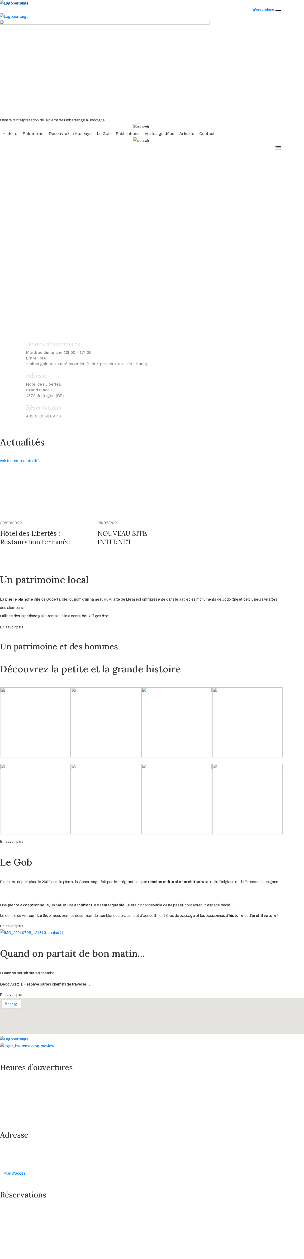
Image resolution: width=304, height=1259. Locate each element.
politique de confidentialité (100, 1256)
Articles (186, 133)
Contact (206, 133)
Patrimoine (33, 133)
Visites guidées (159, 133)
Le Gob (104, 133)
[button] (11, 627)
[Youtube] (23, 1235)
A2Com (29, 1245)
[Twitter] (13, 1235)
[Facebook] (4, 1235)
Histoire (10, 133)
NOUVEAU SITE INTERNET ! (122, 537)
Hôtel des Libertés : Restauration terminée (35, 537)
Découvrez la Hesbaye (70, 133)
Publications (127, 133)
